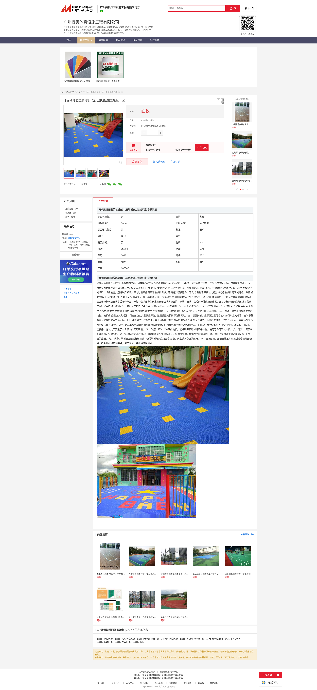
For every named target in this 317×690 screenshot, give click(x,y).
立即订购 (175, 161)
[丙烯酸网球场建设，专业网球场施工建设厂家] (242, 140)
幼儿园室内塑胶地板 (167, 638)
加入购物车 (159, 161)
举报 (86, 184)
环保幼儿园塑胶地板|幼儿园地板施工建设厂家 (162, 675)
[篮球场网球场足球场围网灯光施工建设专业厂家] (242, 168)
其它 (78, 91)
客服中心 (130, 683)
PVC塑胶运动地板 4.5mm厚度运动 (79, 81)
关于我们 (101, 683)
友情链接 (214, 683)
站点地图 (144, 683)
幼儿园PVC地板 (233, 638)
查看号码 (202, 147)
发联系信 (137, 161)
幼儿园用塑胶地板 (146, 638)
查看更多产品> (247, 534)
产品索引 (67, 288)
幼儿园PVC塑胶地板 (125, 638)
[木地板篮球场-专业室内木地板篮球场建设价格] (242, 112)
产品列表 (70, 91)
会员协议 (173, 683)
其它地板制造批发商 (169, 672)
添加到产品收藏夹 (71, 293)
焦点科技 (162, 686)
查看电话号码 (74, 237)
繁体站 (201, 683)
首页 (62, 91)
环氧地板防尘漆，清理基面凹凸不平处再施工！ (116, 81)
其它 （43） (70, 217)
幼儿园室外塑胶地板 (190, 638)
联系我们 (116, 683)
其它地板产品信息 (147, 672)
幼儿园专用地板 (123, 642)
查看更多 (76, 254)
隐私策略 (159, 683)
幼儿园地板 (138, 642)
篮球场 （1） (71, 213)
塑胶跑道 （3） (72, 208)
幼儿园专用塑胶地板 (212, 638)
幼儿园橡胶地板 (105, 642)
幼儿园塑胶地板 (105, 638)
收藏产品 (71, 184)
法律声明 (187, 683)
